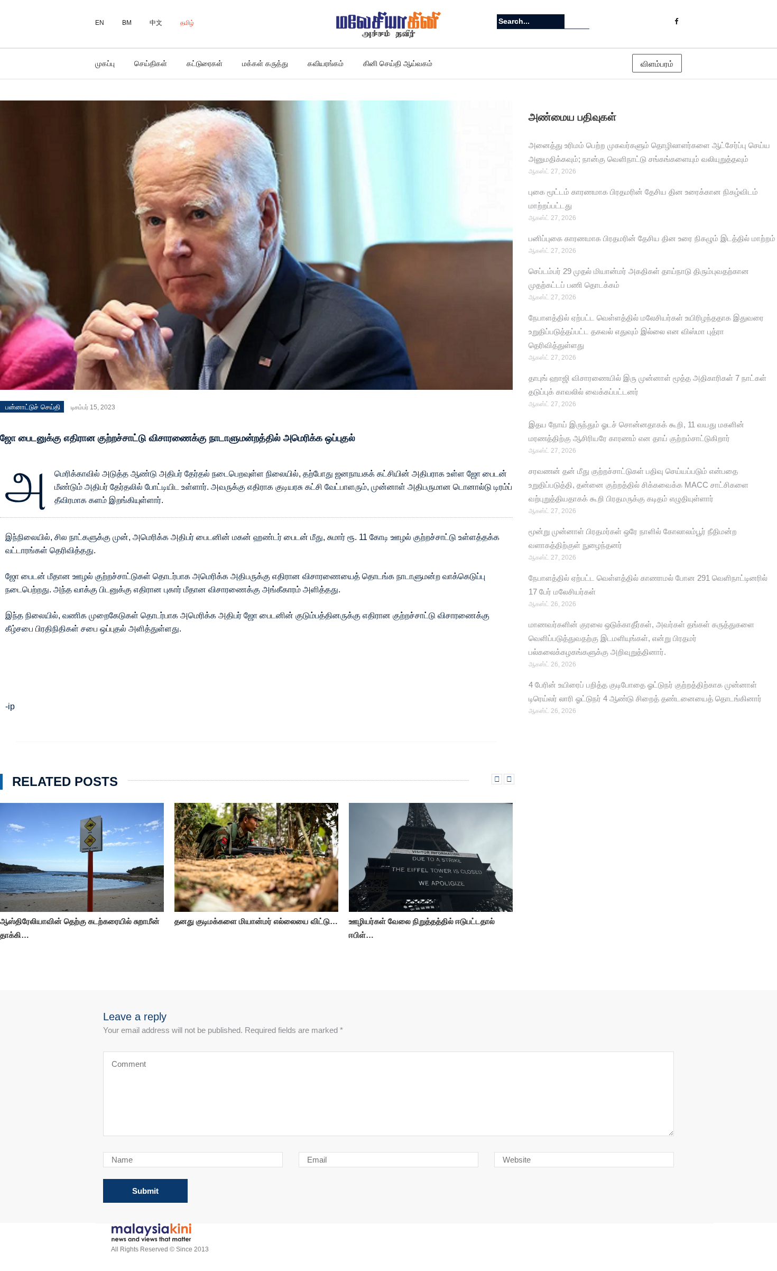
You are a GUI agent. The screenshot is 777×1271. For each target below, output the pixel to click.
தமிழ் (187, 22)
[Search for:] (531, 21)
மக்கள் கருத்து (265, 63)
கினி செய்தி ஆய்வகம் (397, 63)
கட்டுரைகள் (205, 63)
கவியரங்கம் (326, 63)
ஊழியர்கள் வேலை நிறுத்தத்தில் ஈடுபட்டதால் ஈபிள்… (247, 928)
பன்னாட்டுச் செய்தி (32, 407)
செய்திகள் (150, 63)
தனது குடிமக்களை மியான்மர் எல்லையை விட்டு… (81, 921)
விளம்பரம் (657, 63)
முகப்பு (105, 63)
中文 (156, 22)
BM (127, 22)
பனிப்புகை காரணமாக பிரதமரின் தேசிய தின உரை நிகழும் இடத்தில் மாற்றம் (652, 238)
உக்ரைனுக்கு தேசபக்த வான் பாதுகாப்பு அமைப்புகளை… (411, 922)
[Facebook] (676, 22)
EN (99, 22)
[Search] (582, 21)
